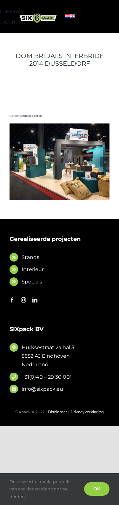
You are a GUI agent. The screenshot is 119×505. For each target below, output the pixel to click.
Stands (30, 257)
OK (96, 489)
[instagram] (23, 299)
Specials (32, 282)
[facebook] (12, 299)
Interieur (33, 269)
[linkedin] (34, 299)
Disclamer (57, 411)
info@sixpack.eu (42, 389)
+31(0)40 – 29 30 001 (47, 377)
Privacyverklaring (87, 411)
